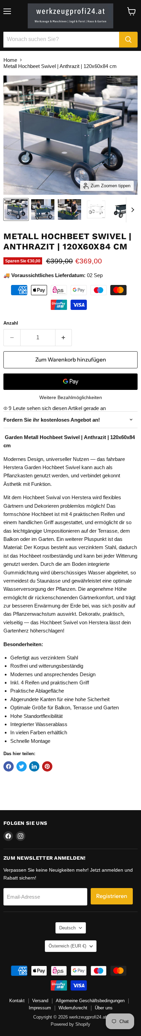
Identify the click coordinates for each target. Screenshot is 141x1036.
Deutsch (67, 927)
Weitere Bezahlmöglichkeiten (70, 397)
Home (10, 60)
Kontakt (17, 1000)
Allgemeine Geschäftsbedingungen (90, 1000)
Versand (40, 1000)
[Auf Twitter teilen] (21, 766)
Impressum (40, 1007)
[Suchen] (128, 39)
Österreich (67, 946)
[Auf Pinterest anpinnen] (47, 766)
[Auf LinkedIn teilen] (34, 766)
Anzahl (10, 323)
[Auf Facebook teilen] (8, 766)
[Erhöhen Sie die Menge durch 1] (63, 337)
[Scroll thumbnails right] (131, 210)
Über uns (104, 1007)
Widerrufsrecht (73, 1007)
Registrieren (111, 896)
